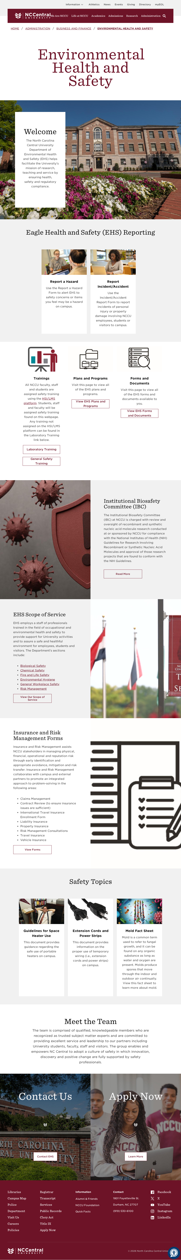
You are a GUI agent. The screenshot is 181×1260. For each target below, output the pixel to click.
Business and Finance (73, 28)
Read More (129, 575)
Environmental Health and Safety (125, 28)
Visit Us (13, 1217)
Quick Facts (82, 1211)
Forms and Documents (139, 381)
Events (119, 4)
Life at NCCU (79, 15)
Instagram (164, 1211)
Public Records (51, 1211)
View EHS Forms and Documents (139, 413)
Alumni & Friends (86, 1198)
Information (73, 4)
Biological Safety (33, 666)
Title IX (45, 1223)
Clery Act (46, 1217)
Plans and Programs (90, 378)
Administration (150, 15)
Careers (13, 1223)
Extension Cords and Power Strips (91, 933)
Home (15, 28)
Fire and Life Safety (34, 675)
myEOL (159, 4)
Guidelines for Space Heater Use (41, 933)
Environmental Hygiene (37, 679)
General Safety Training (41, 461)
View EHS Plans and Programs (90, 404)
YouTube (163, 1204)
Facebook (164, 1192)
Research (132, 15)
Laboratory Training (41, 449)
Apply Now (48, 1230)
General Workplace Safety (39, 684)
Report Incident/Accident (113, 284)
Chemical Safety (32, 670)
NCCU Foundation (87, 1205)
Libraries (14, 1192)
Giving (131, 4)
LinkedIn (164, 1217)
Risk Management (33, 688)
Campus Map (17, 1198)
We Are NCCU (59, 15)
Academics (98, 15)
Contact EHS (45, 1156)
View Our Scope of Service (32, 698)
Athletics (94, 4)
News (107, 4)
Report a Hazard (64, 281)
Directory (145, 4)
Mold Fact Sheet (139, 931)
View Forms (32, 849)
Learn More (137, 1157)
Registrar (46, 1192)
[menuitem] (161, 1192)
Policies (13, 1230)
